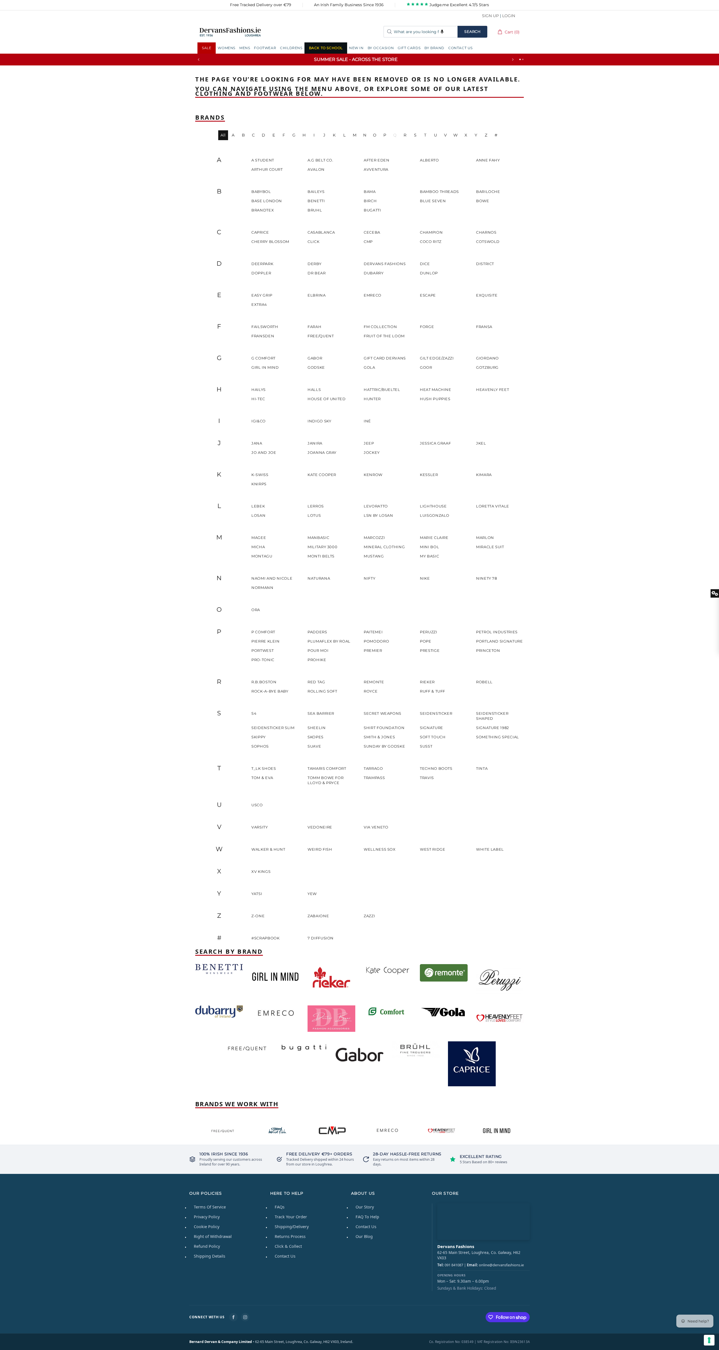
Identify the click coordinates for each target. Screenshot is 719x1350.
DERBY (314, 263)
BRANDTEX (262, 210)
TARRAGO (373, 768)
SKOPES (316, 737)
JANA (256, 443)
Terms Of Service (210, 1207)
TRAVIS (427, 777)
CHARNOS (486, 232)
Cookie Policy (206, 1226)
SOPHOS (260, 746)
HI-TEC (258, 399)
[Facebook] (233, 1317)
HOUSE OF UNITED (327, 399)
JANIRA (315, 443)
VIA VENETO (376, 827)
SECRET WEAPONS (382, 713)
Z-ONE (258, 916)
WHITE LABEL (490, 849)
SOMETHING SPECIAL (497, 737)
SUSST (426, 746)
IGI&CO (258, 421)
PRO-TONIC (262, 659)
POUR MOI (318, 650)
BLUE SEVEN (433, 201)
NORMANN (262, 587)
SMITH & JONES (379, 737)
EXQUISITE (487, 295)
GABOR (315, 358)
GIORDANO (487, 358)
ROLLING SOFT (322, 691)
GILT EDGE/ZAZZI (437, 358)
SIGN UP (490, 15)
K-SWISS (260, 474)
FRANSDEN (262, 336)
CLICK (313, 241)
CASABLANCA (321, 232)
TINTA (482, 768)
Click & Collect (288, 1246)
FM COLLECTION (380, 326)
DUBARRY (374, 273)
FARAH (314, 326)
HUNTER (372, 399)
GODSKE (316, 367)
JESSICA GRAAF (435, 443)
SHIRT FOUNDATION (384, 727)
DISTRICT (485, 263)
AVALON (316, 169)
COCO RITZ (431, 241)
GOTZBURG (487, 367)
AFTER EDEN (377, 160)
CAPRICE (260, 232)
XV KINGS (260, 871)
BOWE (482, 201)
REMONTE (374, 682)
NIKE (425, 578)
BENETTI (316, 201)
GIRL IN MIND (265, 367)
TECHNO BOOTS (436, 768)
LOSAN (258, 515)
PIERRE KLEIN (265, 641)
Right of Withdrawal (213, 1236)
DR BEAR (317, 273)
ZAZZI (369, 916)
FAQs (280, 1207)
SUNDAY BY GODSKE (384, 746)
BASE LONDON (266, 201)
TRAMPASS (374, 777)
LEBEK (258, 506)
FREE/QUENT (321, 336)
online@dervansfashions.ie (501, 1264)
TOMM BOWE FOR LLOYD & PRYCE (325, 780)
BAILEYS (316, 191)
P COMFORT (263, 632)
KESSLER (429, 474)
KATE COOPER (322, 474)
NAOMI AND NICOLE (271, 578)
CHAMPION (431, 232)
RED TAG (316, 682)
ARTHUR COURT (267, 169)
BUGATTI (372, 210)
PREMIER (373, 650)
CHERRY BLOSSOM (270, 241)
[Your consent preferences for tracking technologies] (709, 1340)
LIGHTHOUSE (433, 506)
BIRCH (370, 201)
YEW (312, 893)
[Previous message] (198, 59)
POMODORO (376, 641)
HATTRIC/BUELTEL (382, 389)
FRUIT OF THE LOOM (384, 336)
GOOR (426, 367)
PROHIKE (317, 659)
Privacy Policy (207, 1216)
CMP (368, 241)
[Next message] (513, 59)
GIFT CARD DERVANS (385, 358)
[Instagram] (245, 1317)
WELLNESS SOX (380, 849)
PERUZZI (428, 632)
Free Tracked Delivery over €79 (260, 4)
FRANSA (484, 326)
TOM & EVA (262, 777)
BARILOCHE (488, 191)
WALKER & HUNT (268, 849)
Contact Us (285, 1256)
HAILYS (258, 389)
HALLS (314, 389)
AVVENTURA (376, 169)
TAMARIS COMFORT (327, 768)
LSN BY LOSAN (378, 515)
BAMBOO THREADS (439, 191)
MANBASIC (318, 537)
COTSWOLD (488, 241)
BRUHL (315, 210)
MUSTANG (374, 556)
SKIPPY (258, 737)
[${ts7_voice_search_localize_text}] (442, 32)
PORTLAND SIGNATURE (499, 641)
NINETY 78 (486, 578)
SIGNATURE (431, 727)
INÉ (367, 421)
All (223, 135)
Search (472, 31)
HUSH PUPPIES (435, 399)
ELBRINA (317, 295)
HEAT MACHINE (435, 389)
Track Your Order (291, 1216)
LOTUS (314, 515)
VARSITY (259, 827)
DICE (425, 263)
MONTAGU (261, 556)
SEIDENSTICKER (436, 713)
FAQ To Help (367, 1216)
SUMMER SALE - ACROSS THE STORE (356, 59)
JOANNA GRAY (322, 452)
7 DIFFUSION (321, 938)
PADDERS (317, 632)
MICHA (258, 547)
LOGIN (508, 15)
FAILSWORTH (264, 326)
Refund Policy (207, 1246)
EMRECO (372, 295)
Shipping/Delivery (292, 1226)
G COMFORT (263, 358)
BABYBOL (261, 191)
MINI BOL (429, 547)
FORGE (427, 326)
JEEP (369, 443)
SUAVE (314, 746)
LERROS (316, 506)
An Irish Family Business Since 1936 (349, 4)
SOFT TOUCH (433, 737)
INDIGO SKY (319, 421)
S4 (253, 713)
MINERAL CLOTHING (384, 547)
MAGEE (258, 537)
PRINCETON (488, 650)
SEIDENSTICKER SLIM (273, 727)
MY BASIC (429, 556)
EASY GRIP (261, 295)
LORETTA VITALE (492, 506)
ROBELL (484, 682)
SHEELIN (317, 727)
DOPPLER (261, 273)
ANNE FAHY (488, 160)
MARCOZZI (374, 537)
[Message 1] (520, 59)
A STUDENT (262, 160)
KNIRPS (259, 484)
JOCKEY (372, 452)
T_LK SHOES (263, 768)
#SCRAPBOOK (265, 938)
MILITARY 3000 (322, 547)
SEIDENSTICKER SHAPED (492, 716)
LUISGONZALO (434, 515)
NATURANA (319, 578)
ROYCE (370, 691)
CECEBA (372, 232)
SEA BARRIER (321, 713)
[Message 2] (523, 59)
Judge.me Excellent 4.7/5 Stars (458, 4)
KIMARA (484, 474)
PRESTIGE (430, 650)
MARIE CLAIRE (434, 537)
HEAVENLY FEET (492, 389)
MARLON (485, 537)
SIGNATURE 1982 (492, 727)
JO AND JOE (263, 452)
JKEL (481, 443)
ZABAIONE (318, 916)
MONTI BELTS (321, 556)
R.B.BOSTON (264, 682)
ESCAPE (428, 295)
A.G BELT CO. (320, 160)
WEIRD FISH (320, 849)
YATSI (256, 893)
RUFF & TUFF (432, 691)
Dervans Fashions (230, 32)
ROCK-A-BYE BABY (269, 691)
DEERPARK (262, 263)
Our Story (365, 1207)
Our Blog (364, 1236)
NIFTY (369, 578)
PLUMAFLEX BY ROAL (329, 641)
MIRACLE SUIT (490, 547)
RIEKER (427, 682)
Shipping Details (209, 1256)
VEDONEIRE (320, 827)
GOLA (369, 367)
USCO (257, 805)
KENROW (373, 474)
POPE (425, 641)
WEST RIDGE (432, 849)
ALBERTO (429, 160)
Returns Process (290, 1236)
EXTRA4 (259, 304)
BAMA (370, 191)
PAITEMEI (373, 632)
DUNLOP (429, 273)
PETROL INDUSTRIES (497, 632)
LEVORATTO (376, 506)
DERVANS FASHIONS (385, 263)
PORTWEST (262, 650)
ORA (255, 609)
